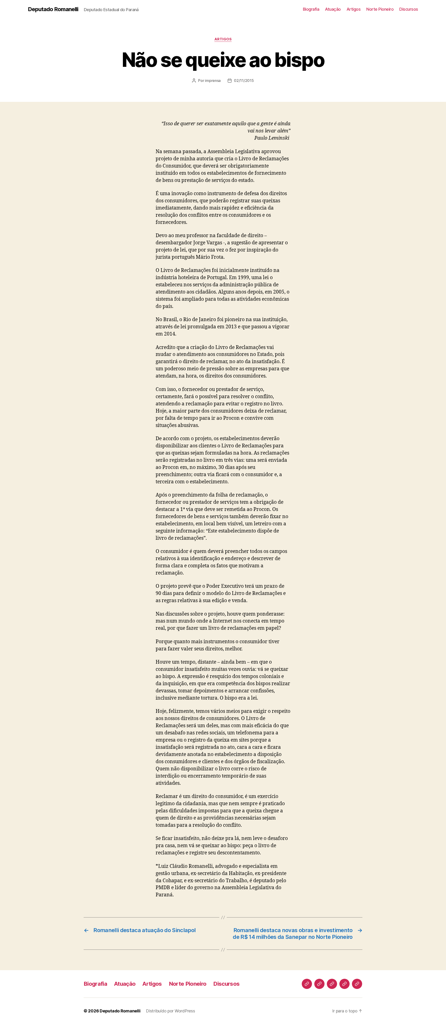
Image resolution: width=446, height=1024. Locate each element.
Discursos (408, 9)
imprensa (213, 80)
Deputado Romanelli (53, 9)
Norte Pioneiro (380, 9)
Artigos (354, 9)
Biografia (311, 9)
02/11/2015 (244, 80)
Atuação (333, 9)
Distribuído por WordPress (170, 1010)
